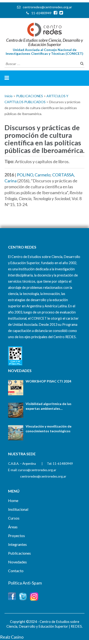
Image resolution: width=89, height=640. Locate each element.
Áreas (13, 527)
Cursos (13, 518)
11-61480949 (41, 13)
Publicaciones (19, 553)
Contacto (15, 570)
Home (13, 500)
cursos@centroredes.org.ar (37, 470)
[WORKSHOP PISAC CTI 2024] (15, 387)
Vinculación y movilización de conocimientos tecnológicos (48, 428)
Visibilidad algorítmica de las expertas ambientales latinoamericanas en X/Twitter (50, 406)
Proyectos (16, 535)
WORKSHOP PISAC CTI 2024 (48, 381)
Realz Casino (11, 637)
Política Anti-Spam (25, 582)
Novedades (17, 562)
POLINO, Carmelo (33, 174)
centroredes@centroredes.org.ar (47, 7)
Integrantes (17, 544)
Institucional (18, 509)
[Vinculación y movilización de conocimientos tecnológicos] (15, 432)
